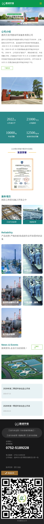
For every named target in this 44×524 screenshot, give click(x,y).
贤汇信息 (17, 467)
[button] (18, 23)
